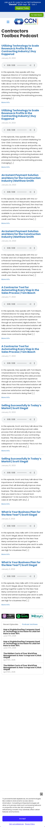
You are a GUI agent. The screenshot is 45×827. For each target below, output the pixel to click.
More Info (5, 102)
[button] (41, 794)
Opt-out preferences (16, 824)
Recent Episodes (10, 624)
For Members (36, 15)
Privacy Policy (30, 824)
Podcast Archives (30, 624)
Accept (22, 818)
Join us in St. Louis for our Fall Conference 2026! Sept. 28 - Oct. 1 (22, 5)
